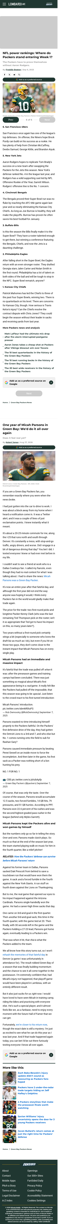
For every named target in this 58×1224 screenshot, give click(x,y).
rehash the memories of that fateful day (24, 954)
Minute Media (15, 1207)
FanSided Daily (35, 1180)
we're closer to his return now (31, 1024)
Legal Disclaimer (11, 1195)
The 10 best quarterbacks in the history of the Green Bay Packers (28, 354)
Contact (6, 1175)
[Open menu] (4, 4)
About (5, 1170)
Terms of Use (9, 1190)
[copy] (19, 75)
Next (47, 119)
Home (5, 402)
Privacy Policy (34, 1185)
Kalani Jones (12, 442)
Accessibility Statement (40, 1195)
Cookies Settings (36, 1200)
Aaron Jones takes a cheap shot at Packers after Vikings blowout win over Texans (29, 346)
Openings (32, 1170)
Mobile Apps (9, 1180)
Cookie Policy (34, 1190)
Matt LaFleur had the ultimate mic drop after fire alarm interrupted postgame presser (27, 336)
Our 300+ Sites (35, 1175)
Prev (10, 119)
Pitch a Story (9, 1185)
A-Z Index (7, 1200)
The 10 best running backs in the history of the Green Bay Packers (29, 362)
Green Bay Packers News (21, 402)
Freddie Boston (13, 69)
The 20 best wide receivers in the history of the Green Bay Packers (29, 370)
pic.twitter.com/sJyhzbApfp (27, 779)
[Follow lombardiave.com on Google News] (51, 382)
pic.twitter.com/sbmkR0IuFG (18, 708)
